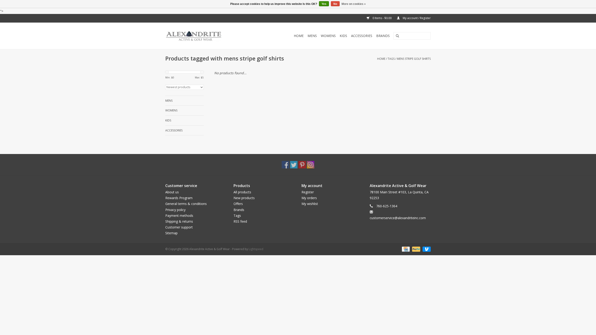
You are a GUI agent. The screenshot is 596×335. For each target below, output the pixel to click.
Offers (238, 203)
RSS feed (240, 221)
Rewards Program (179, 198)
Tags (391, 59)
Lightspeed (256, 249)
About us (172, 192)
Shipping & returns (179, 221)
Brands (383, 36)
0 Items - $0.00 (382, 18)
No (335, 4)
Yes (324, 4)
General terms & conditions (186, 203)
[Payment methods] (405, 249)
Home (299, 36)
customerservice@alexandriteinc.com (398, 218)
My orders (309, 198)
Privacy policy (175, 210)
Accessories (361, 36)
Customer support (179, 227)
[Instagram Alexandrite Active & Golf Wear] (310, 164)
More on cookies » (354, 4)
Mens (312, 36)
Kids (343, 36)
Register (307, 192)
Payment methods (179, 215)
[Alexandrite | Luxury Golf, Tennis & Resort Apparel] (204, 36)
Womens (328, 36)
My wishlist (309, 203)
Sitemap (171, 233)
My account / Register (416, 18)
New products (244, 198)
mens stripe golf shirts (414, 59)
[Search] (395, 36)
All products (242, 192)
